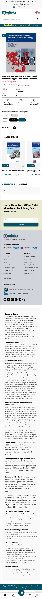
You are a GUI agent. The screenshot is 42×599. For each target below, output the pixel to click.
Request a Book (29, 273)
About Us (6, 256)
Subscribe (21, 224)
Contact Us (7, 265)
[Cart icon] (23, 166)
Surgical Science (26, 354)
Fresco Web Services (15, 588)
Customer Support (9, 267)
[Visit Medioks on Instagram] (12, 299)
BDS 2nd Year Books (18, 348)
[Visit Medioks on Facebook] (5, 299)
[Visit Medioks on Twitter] (8, 299)
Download (8, 25)
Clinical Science (15, 354)
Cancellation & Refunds (31, 267)
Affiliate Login (8, 273)
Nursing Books (24, 352)
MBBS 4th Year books (21, 347)
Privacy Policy (28, 259)
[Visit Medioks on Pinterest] (16, 299)
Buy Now (22, 120)
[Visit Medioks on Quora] (23, 299)
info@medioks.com (22, 7)
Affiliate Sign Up (8, 270)
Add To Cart (13, 120)
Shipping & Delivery (30, 265)
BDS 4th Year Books (15, 350)
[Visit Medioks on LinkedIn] (19, 299)
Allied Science (13, 356)
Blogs (5, 262)
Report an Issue (29, 270)
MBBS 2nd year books (25, 345)
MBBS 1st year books (11, 345)
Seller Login (7, 278)
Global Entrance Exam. (26, 356)
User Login (7, 276)
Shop (5, 259)
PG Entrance (26, 350)
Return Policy (28, 262)
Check (15, 115)
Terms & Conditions (30, 256)
